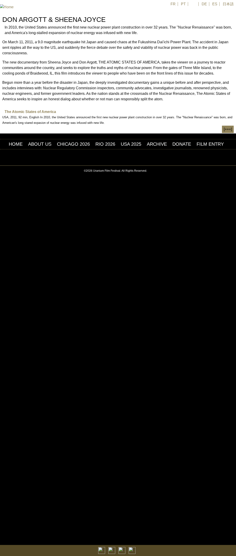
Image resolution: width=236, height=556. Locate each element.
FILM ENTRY (210, 144)
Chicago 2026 (73, 144)
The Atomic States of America (30, 112)
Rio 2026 (105, 144)
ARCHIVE (157, 144)
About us (39, 144)
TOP (233, 171)
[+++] (228, 129)
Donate (181, 144)
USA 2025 (131, 144)
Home (16, 144)
